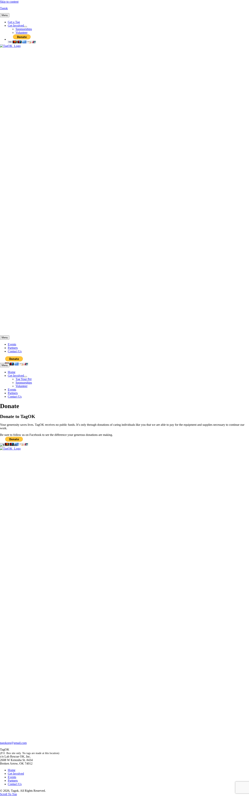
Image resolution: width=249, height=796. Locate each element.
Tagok (4, 8)
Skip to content (9, 1)
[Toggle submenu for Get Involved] (25, 26)
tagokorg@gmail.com (13, 743)
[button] (8, 794)
